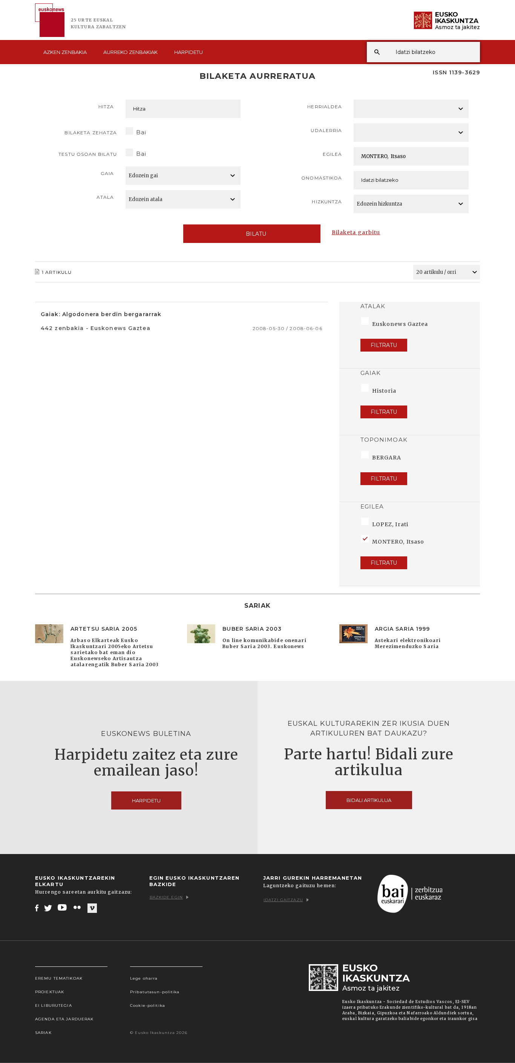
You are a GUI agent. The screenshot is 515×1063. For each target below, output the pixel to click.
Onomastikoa (321, 178)
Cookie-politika (147, 1005)
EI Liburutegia (53, 1005)
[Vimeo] (92, 908)
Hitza (106, 106)
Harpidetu (188, 52)
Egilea (332, 154)
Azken (65, 52)
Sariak (43, 1032)
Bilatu (256, 233)
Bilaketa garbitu (356, 232)
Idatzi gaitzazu (283, 899)
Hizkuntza (327, 201)
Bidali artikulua (368, 800)
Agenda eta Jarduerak (64, 1019)
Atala (105, 197)
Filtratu (384, 345)
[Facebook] (36, 907)
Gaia (107, 173)
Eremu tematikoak (59, 978)
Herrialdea (324, 106)
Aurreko (130, 52)
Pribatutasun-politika (155, 991)
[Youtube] (63, 907)
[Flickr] (78, 907)
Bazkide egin (166, 897)
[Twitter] (48, 907)
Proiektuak (49, 991)
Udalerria (326, 130)
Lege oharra (144, 978)
